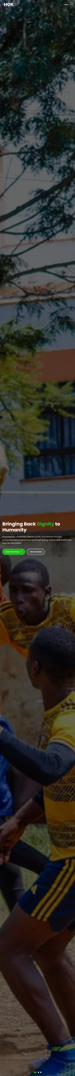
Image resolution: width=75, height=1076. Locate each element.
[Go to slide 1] (34, 1072)
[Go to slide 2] (37, 1072)
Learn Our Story (12, 552)
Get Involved (36, 552)
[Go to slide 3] (40, 1072)
